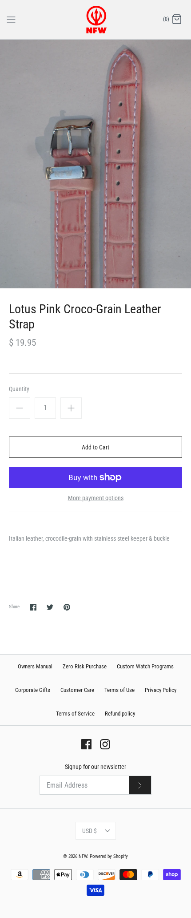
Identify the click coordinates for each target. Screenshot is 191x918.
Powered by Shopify (109, 856)
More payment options (95, 497)
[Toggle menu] (11, 19)
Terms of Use (119, 690)
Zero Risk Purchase (85, 666)
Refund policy (120, 713)
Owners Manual (35, 666)
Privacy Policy (160, 690)
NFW (83, 856)
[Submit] (140, 785)
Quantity (19, 388)
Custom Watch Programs (145, 666)
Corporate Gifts (32, 690)
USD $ (89, 830)
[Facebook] (86, 744)
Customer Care (77, 690)
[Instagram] (105, 744)
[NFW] (96, 19)
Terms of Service (75, 713)
